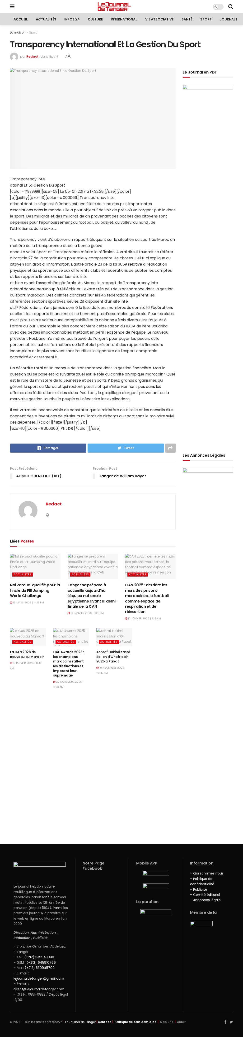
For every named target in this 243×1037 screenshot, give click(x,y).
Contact (104, 1022)
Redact (32, 56)
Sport (206, 19)
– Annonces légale (205, 900)
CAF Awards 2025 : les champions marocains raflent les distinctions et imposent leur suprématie (68, 664)
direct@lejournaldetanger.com (39, 989)
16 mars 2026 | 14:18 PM (28, 602)
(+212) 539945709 (40, 967)
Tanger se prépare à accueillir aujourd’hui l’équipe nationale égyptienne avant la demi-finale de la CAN (93, 595)
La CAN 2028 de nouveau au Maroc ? (27, 654)
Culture (95, 19)
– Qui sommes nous (207, 873)
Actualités (46, 19)
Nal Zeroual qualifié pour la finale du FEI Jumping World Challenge (35, 590)
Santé (187, 19)
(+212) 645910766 (41, 962)
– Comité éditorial (205, 894)
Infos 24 (72, 19)
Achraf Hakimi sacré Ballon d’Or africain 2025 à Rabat (113, 657)
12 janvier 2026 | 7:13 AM (144, 618)
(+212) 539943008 (39, 957)
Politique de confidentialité (135, 1022)
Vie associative (159, 19)
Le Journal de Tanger (80, 1022)
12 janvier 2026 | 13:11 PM (87, 613)
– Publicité (198, 889)
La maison (17, 32)
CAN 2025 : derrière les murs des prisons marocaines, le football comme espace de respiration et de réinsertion (147, 598)
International (124, 19)
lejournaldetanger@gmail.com (39, 978)
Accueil (21, 19)
